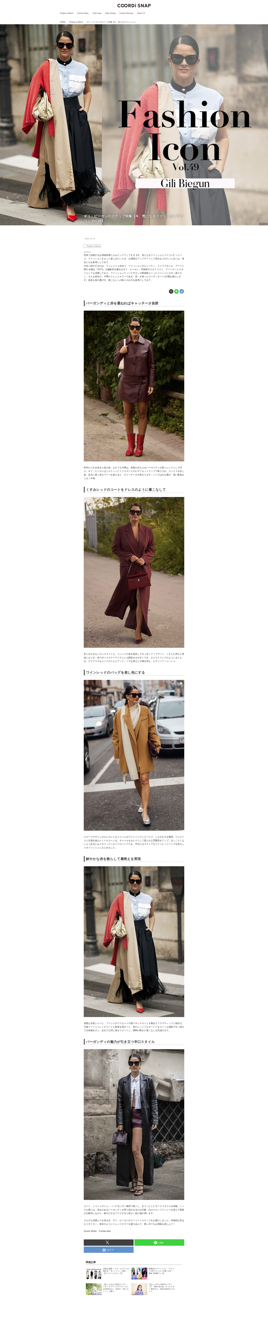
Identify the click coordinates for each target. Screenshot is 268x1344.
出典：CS (263, 224)
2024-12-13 (90, 238)
